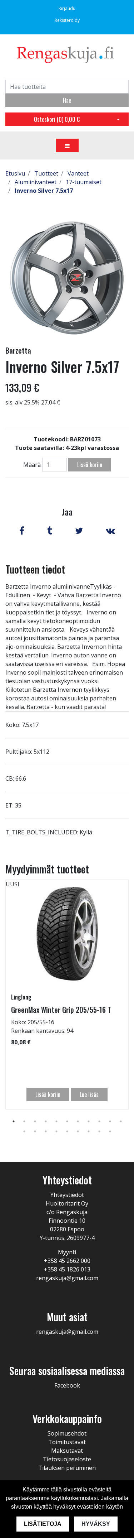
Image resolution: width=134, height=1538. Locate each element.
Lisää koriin (89, 464)
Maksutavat (67, 1451)
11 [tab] (120, 1121)
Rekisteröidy (67, 20)
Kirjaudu (67, 8)
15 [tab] (56, 1131)
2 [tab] (24, 1121)
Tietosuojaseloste (67, 1459)
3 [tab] (35, 1121)
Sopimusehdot (67, 1433)
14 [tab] (45, 1131)
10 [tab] (110, 1121)
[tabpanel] (67, 995)
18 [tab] (88, 1131)
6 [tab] (67, 1121)
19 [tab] (99, 1131)
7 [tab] (77, 1121)
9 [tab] (99, 1121)
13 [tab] (35, 1131)
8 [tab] (88, 1121)
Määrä (32, 465)
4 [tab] (45, 1121)
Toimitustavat (67, 1442)
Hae (67, 100)
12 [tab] (24, 1131)
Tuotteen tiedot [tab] (35, 569)
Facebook (67, 1385)
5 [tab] (56, 1121)
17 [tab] (77, 1131)
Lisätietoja (42, 1524)
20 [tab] (110, 1131)
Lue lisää (89, 1094)
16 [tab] (67, 1131)
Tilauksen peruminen (67, 1468)
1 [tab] (13, 1121)
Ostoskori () (57, 119)
